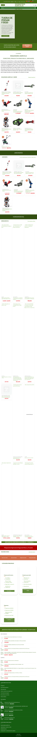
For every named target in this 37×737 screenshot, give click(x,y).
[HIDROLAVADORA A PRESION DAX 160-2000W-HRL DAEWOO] (6, 122)
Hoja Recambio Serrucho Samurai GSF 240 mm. (17, 458)
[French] (29, 1)
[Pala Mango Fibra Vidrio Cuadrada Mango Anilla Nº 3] (29, 498)
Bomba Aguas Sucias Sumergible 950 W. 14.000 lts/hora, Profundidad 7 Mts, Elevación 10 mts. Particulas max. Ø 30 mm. (17, 379)
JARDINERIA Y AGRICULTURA (6, 727)
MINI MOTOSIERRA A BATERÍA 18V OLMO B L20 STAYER (18, 93)
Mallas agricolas (3, 689)
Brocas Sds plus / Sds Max (5, 694)
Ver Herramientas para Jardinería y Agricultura (28, 157)
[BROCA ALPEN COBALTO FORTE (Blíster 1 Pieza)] (6, 498)
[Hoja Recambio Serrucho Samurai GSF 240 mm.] (18, 420)
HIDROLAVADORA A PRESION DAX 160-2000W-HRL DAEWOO (6, 130)
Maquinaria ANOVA (9, 608)
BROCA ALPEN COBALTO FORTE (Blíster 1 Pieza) (6, 536)
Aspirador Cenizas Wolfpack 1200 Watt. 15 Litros (17, 536)
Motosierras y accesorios (26, 578)
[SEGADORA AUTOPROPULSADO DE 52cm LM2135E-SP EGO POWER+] (18, 103)
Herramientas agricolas (4, 687)
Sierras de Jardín (5, 557)
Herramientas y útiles (31, 221)
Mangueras (2, 685)
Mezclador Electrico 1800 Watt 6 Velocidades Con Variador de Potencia (17, 298)
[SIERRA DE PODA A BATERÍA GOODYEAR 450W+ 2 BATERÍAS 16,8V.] (29, 103)
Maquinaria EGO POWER (8, 613)
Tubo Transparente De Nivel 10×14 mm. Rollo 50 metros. (6, 397)
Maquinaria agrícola (31, 77)
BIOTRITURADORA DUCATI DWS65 (6, 111)
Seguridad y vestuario (9, 584)
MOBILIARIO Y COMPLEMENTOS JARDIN (8, 730)
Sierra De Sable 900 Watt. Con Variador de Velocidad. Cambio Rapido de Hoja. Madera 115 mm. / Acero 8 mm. (29, 378)
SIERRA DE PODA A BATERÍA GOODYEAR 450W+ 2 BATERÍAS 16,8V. (29, 111)
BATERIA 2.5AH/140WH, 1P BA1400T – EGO (17, 129)
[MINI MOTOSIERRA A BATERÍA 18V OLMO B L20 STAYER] (18, 85)
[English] (27, 1)
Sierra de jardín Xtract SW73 (29, 457)
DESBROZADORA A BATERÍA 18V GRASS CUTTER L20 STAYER (6, 93)
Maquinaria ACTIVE (9, 615)
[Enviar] (35, 8)
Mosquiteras (26, 586)
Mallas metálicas (3, 696)
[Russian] (32, 1)
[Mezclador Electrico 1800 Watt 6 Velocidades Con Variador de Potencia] (18, 260)
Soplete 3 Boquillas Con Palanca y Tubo (6, 377)
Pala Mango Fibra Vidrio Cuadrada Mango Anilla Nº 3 (29, 536)
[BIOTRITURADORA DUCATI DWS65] (6, 103)
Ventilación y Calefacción (8, 587)
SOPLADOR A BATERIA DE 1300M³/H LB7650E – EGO (29, 93)
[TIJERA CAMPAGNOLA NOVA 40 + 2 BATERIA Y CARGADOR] (29, 260)
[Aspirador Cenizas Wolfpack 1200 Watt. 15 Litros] (18, 498)
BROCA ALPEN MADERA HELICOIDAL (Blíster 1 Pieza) (6, 298)
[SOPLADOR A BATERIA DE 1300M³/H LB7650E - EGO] (29, 85)
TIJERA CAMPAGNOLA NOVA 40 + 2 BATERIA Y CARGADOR (29, 298)
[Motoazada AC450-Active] (6, 140)
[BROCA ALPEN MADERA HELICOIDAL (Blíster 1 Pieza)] (6, 260)
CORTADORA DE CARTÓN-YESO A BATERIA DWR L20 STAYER (29, 130)
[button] (3, 5)
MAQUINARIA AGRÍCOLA (5, 725)
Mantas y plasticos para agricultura (6, 691)
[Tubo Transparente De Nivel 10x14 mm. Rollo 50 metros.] (6, 389)
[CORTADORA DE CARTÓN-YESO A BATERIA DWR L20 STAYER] (29, 122)
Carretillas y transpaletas (7, 578)
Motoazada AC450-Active (5, 146)
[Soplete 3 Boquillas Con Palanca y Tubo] (6, 339)
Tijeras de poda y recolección (27, 581)
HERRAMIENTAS (4, 728)
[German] (31, 1)
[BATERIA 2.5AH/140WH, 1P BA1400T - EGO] (18, 122)
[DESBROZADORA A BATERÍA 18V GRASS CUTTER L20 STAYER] (6, 85)
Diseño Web (18, 734)
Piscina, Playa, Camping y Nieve (8, 581)
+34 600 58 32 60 (31, 629)
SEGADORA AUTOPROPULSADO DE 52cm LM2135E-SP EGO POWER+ (17, 111)
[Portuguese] (30, 1)
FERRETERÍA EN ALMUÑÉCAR (19, 542)
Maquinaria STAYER (9, 610)
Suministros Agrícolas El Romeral (18, 6)
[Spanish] (26, 1)
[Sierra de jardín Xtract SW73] (29, 420)
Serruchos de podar (28, 584)
